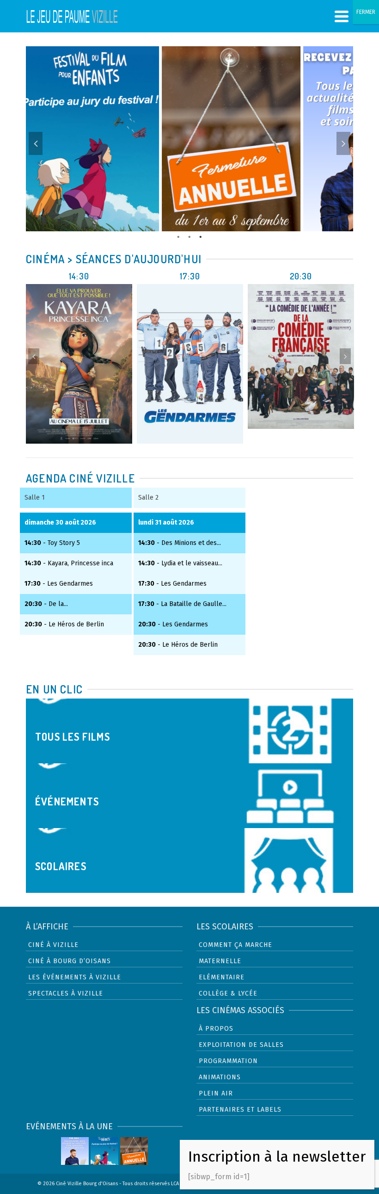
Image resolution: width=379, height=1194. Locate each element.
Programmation (228, 1061)
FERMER (365, 12)
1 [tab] (178, 236)
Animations (220, 1077)
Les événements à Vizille (74, 977)
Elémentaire (222, 977)
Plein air (216, 1093)
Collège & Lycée (228, 993)
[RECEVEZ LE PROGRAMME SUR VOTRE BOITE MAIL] (75, 1151)
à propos (216, 1029)
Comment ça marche (235, 945)
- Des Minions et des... (179, 543)
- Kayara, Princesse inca (68, 563)
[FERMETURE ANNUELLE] (134, 1151)
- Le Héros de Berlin (64, 624)
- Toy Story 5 (52, 543)
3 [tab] (200, 236)
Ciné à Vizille (53, 945)
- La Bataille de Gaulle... (182, 604)
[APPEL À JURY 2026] (104, 1151)
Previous (36, 143)
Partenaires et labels (240, 1110)
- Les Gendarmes (58, 584)
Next (343, 143)
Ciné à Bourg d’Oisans (69, 961)
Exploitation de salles (241, 1045)
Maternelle (220, 961)
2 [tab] (189, 236)
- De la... (46, 604)
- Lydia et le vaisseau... (180, 563)
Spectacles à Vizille (65, 993)
